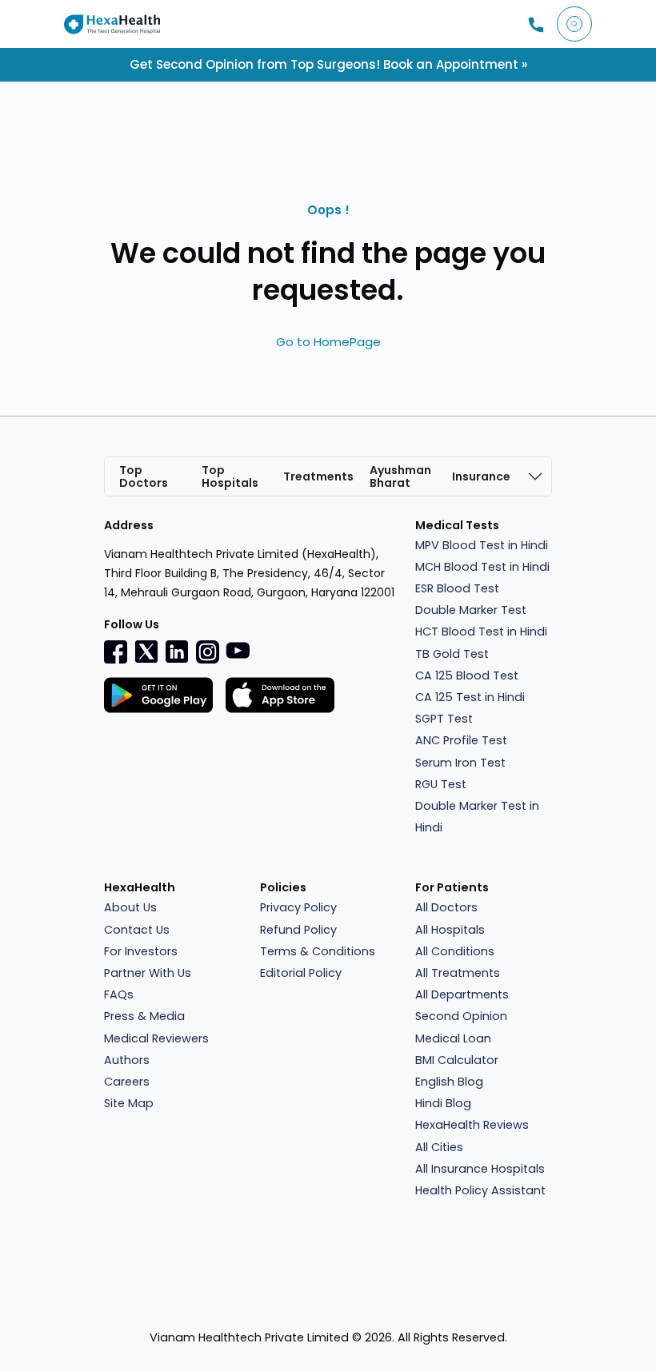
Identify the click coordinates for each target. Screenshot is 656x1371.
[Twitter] (146, 651)
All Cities (439, 1147)
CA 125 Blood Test (466, 676)
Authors (127, 1060)
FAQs (119, 994)
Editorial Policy (301, 973)
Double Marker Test (470, 610)
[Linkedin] (177, 651)
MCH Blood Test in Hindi (482, 567)
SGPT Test (444, 719)
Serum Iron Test (460, 763)
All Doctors (446, 907)
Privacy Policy (298, 907)
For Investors (141, 951)
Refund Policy (298, 930)
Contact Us (137, 930)
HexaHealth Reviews (472, 1125)
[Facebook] (116, 651)
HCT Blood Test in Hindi (481, 632)
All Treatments (457, 973)
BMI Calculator (456, 1060)
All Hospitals (450, 930)
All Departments (462, 994)
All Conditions (454, 951)
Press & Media (144, 1016)
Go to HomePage (328, 341)
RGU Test (440, 784)
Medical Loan (453, 1038)
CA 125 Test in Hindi (470, 697)
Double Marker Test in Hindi (477, 816)
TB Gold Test (452, 654)
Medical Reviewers (156, 1038)
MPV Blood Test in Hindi (481, 545)
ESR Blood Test (457, 588)
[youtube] (238, 650)
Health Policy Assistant (480, 1190)
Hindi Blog (443, 1103)
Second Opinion (461, 1016)
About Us (130, 907)
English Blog (449, 1082)
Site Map (129, 1103)
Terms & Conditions (317, 951)
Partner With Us (147, 973)
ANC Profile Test (461, 740)
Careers (127, 1082)
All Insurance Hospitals (480, 1169)
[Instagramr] (207, 651)
